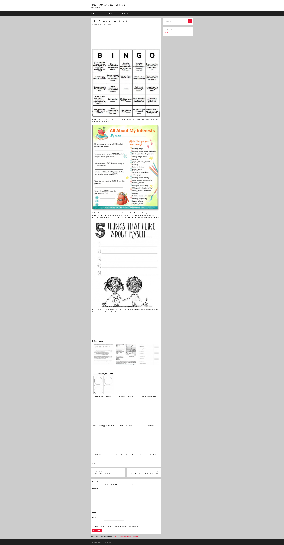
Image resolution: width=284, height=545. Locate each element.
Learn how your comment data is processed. (126, 536)
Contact (99, 13)
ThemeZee (111, 542)
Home (92, 13)
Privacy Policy (125, 13)
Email (94, 517)
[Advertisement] (126, 36)
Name (94, 512)
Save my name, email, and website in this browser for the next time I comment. (117, 526)
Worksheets (97, 464)
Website (94, 522)
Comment (95, 488)
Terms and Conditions (111, 13)
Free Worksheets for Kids (108, 4)
